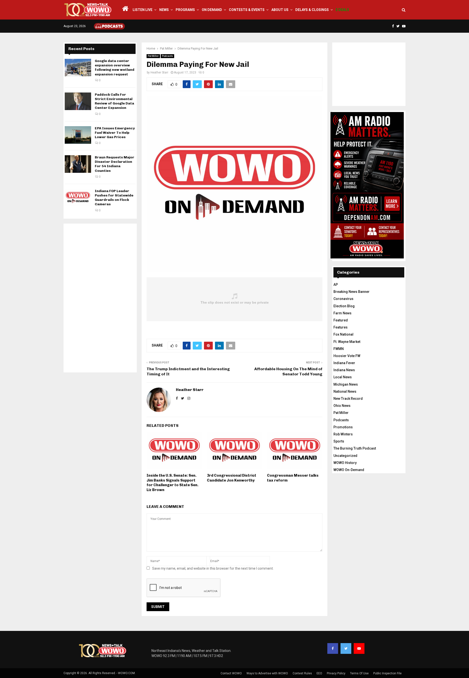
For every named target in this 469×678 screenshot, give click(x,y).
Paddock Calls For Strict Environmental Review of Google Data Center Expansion (114, 101)
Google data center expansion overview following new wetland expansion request (114, 67)
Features (340, 327)
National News (344, 391)
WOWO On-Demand (348, 470)
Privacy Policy (336, 673)
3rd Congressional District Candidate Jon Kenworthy (231, 478)
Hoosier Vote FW (346, 356)
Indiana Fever (344, 363)
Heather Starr (159, 72)
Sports (338, 441)
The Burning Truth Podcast (354, 448)
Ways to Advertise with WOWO (267, 673)
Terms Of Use (359, 673)
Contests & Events (247, 10)
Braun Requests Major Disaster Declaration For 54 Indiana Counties (114, 164)
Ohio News (342, 406)
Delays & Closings (312, 10)
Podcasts (167, 56)
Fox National (343, 334)
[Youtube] (359, 648)
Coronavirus (343, 299)
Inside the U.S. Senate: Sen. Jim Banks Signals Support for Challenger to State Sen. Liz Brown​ (172, 482)
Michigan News (345, 384)
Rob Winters (343, 434)
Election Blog (344, 306)
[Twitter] (346, 648)
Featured (340, 320)
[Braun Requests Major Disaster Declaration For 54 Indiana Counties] (78, 164)
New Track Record (348, 399)
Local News (342, 377)
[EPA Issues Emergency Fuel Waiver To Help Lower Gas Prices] (78, 135)
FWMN (338, 349)
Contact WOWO (231, 673)
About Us (279, 10)
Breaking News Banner (351, 292)
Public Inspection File (387, 673)
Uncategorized (345, 456)
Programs (185, 10)
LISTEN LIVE (142, 10)
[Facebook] (332, 648)
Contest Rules (302, 673)
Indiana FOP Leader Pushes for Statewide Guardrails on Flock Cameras (114, 197)
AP (335, 285)
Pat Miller (153, 56)
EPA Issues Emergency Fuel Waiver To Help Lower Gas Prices (115, 132)
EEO (319, 673)
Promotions (343, 427)
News (164, 10)
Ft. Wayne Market (346, 342)
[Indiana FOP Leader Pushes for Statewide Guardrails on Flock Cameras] (78, 197)
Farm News (342, 313)
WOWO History (345, 463)
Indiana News (344, 370)
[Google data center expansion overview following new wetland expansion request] (78, 67)
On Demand (212, 10)
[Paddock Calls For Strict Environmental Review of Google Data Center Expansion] (78, 101)
